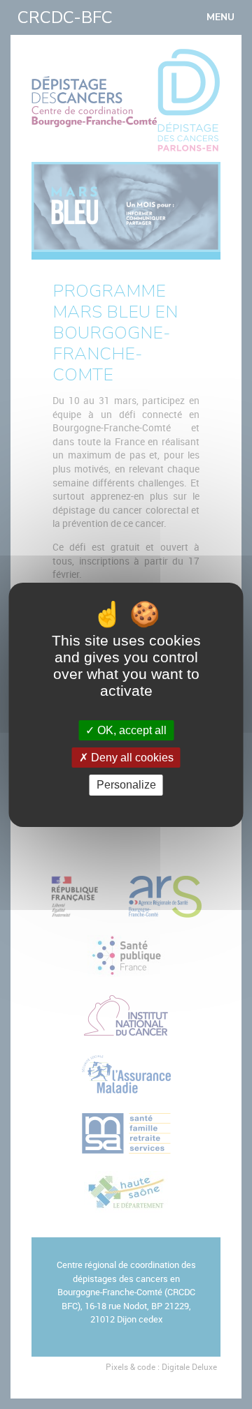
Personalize (126, 785)
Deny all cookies (131, 757)
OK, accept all (130, 730)
